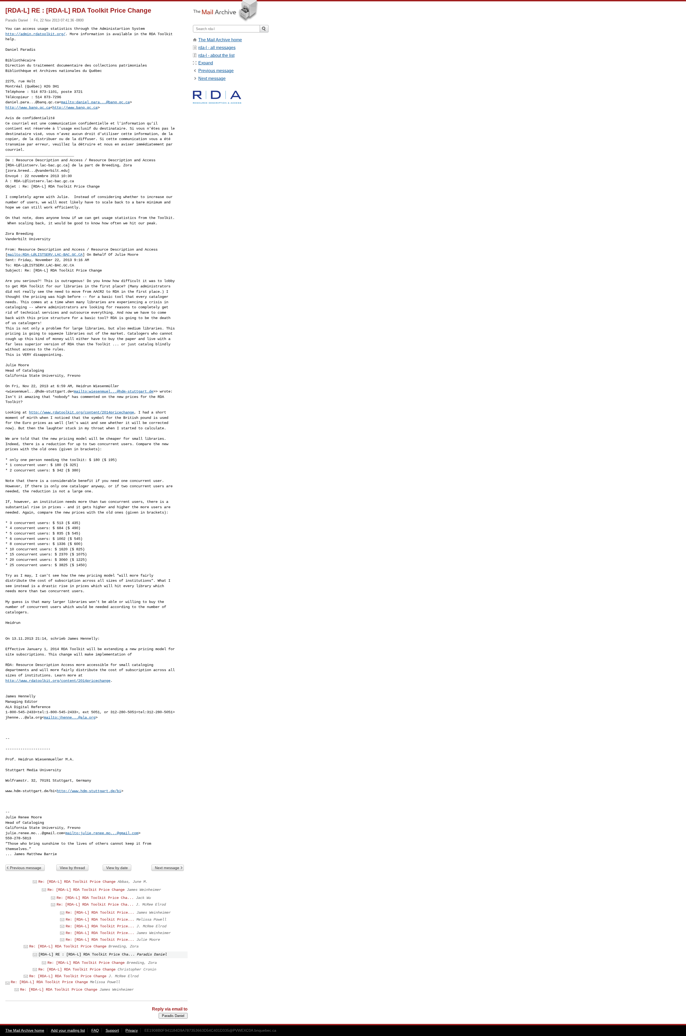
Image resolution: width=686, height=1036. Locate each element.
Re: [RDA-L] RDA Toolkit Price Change (76, 882)
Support (112, 1030)
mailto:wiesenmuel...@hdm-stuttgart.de (113, 391)
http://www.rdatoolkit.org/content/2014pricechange (81, 412)
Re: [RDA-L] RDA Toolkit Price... (100, 912)
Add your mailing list (68, 1030)
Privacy (131, 1030)
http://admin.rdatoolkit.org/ (35, 34)
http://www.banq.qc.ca (27, 107)
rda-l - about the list (216, 55)
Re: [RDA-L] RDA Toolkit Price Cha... (95, 898)
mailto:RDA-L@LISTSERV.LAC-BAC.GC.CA (45, 254)
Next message (167, 868)
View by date (117, 868)
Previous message (25, 868)
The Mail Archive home (220, 40)
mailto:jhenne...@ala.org (69, 717)
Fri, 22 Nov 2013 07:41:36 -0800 (59, 20)
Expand (205, 63)
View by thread (72, 868)
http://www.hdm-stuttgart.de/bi (89, 791)
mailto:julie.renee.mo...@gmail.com (101, 833)
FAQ (95, 1030)
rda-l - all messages (217, 47)
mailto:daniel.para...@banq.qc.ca (95, 102)
